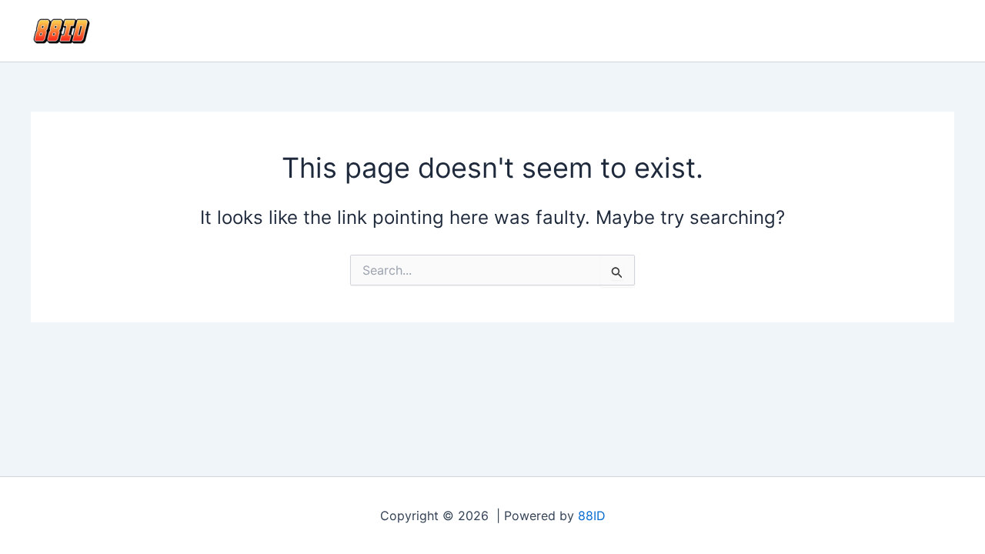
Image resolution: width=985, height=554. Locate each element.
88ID (592, 515)
